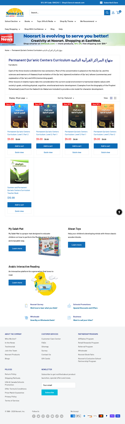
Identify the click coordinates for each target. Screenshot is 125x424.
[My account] (113, 12)
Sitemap (45, 346)
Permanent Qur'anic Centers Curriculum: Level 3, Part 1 (76, 132)
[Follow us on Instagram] (43, 416)
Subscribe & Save (111, 2)
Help (61, 29)
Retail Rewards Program (88, 342)
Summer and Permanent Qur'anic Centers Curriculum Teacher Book (18, 190)
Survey (44, 350)
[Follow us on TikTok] (57, 416)
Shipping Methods (12, 378)
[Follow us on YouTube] (52, 416)
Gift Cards (46, 358)
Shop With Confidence (34, 29)
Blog (52, 29)
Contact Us (46, 354)
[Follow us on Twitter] (38, 416)
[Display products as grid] (111, 98)
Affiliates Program (86, 339)
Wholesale (82, 350)
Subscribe (49, 392)
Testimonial (10, 346)
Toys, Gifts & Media (45, 21)
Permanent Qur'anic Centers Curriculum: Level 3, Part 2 (105, 132)
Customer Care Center (51, 339)
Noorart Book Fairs (86, 354)
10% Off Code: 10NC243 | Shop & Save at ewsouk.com (62, 2)
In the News (10, 342)
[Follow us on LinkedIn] (61, 416)
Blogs (7, 358)
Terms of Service (12, 400)
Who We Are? (10, 339)
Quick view (19, 152)
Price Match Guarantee (14, 392)
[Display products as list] (115, 98)
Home (7, 50)
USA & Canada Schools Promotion (14, 383)
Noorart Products (12, 354)
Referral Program (85, 346)
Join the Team (11, 350)
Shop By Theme (66, 21)
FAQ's (44, 342)
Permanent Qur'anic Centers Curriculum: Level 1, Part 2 (18, 132)
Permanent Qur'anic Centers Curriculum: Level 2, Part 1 (47, 132)
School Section (11, 21)
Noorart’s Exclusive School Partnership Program (89, 359)
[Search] (107, 12)
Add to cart (19, 146)
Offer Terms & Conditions (15, 389)
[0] (118, 12)
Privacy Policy (11, 396)
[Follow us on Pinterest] (47, 416)
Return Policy (10, 374)
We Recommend (87, 21)
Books (27, 21)
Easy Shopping (11, 29)
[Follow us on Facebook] (34, 416)
